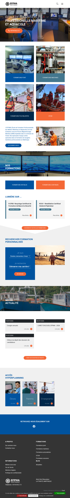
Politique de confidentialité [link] (46, 495)
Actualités (39, 464)
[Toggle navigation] (62, 4)
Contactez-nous (10, 448)
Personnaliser (33, 495)
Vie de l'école (9, 467)
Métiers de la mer (10, 464)
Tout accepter (60, 493)
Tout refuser (22, 495)
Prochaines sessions (42, 458)
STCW (38, 455)
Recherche (20, 274)
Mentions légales (10, 470)
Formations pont (41, 445)
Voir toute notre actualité (35, 357)
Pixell (63, 490)
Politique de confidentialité (13, 473)
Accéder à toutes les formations (35, 228)
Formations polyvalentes (43, 452)
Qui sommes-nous (13, 145)
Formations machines (42, 449)
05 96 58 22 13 (14, 30)
